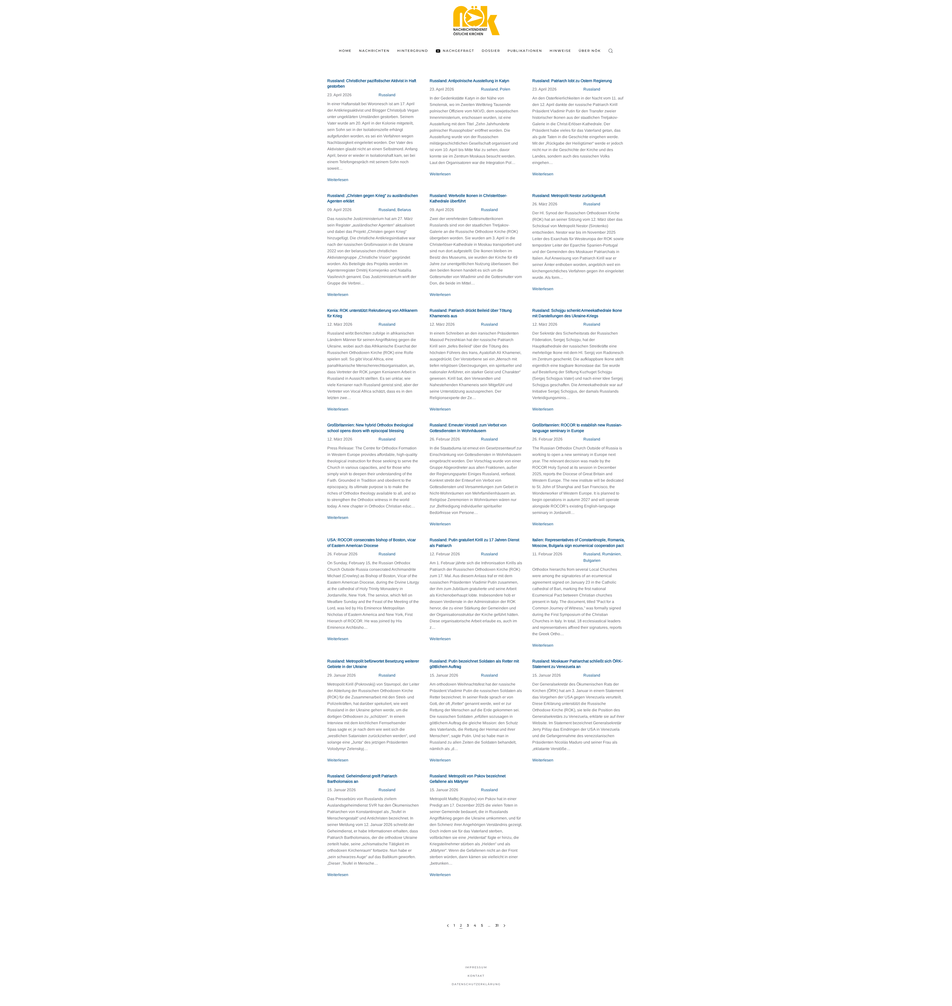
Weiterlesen (337, 180)
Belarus (404, 210)
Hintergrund (412, 51)
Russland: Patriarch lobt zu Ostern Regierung (572, 81)
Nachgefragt (458, 51)
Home (345, 51)
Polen (505, 89)
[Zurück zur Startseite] (476, 20)
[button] (610, 51)
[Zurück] (447, 925)
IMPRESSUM (476, 967)
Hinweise (560, 51)
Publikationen (524, 51)
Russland (387, 95)
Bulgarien (591, 560)
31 (497, 925)
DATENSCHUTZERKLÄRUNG (476, 984)
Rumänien (611, 554)
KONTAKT (476, 975)
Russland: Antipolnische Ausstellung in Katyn (469, 81)
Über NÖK (590, 51)
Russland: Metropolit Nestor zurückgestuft (568, 195)
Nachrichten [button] (374, 51)
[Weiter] (504, 925)
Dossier (491, 51)
